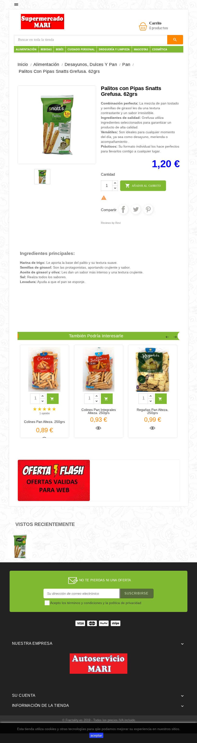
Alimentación (26, 49)
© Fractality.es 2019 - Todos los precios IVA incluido (98, 720)
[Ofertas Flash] (54, 480)
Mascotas (141, 49)
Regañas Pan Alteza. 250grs (152, 411)
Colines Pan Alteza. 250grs (44, 421)
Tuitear (136, 209)
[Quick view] (98, 427)
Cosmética (159, 49)
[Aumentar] (115, 183)
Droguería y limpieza (114, 49)
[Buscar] (175, 39)
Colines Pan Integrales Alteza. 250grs (98, 411)
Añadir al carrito (143, 185)
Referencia (28, 295)
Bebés (59, 49)
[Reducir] (115, 188)
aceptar (96, 735)
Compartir (123, 209)
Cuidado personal (81, 49)
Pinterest (148, 209)
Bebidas (46, 49)
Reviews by (111, 222)
